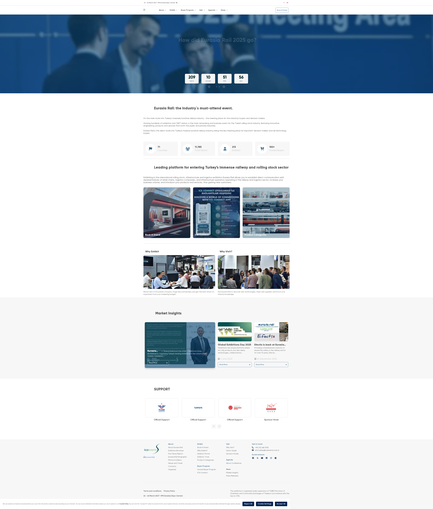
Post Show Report (175, 454)
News (223, 10)
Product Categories (205, 460)
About (161, 10)
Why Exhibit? (202, 450)
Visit (201, 10)
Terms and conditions (152, 491)
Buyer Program (187, 10)
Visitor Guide (231, 450)
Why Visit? (230, 447)
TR (284, 2)
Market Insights (232, 473)
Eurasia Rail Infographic (177, 457)
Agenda (211, 10)
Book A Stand (282, 10)
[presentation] (209, 87)
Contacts (172, 466)
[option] (161, 410)
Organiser (172, 469)
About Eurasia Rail (175, 447)
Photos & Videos (175, 460)
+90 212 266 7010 (262, 448)
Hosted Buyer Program (206, 469)
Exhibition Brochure (176, 450)
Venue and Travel (175, 463)
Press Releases (232, 476)
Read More (153, 363)
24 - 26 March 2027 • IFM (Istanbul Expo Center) (163, 496)
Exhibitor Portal (203, 454)
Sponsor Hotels (232, 454)
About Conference (233, 463)
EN (287, 2)
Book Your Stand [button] (216, 61)
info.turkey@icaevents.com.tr (267, 450)
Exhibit (172, 10)
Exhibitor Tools (203, 457)
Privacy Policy (169, 491)
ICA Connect (202, 473)
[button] (213, 86)
